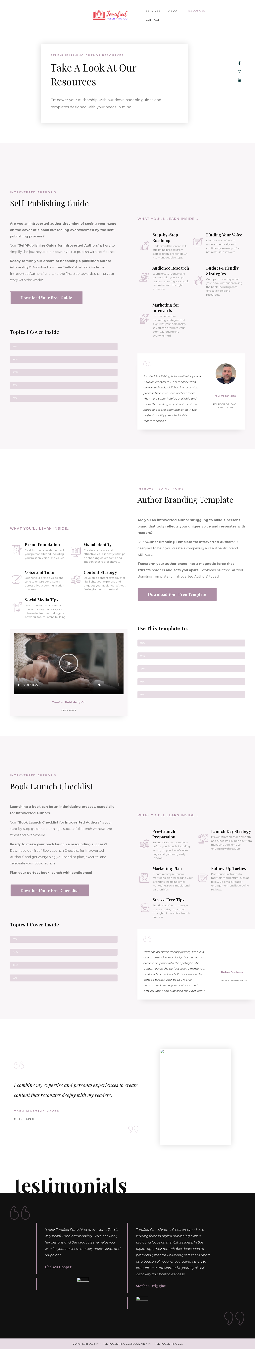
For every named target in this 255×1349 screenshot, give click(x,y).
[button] (69, 663)
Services (153, 10)
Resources (195, 10)
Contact (152, 19)
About (173, 10)
